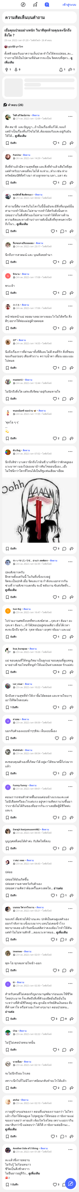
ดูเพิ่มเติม (20, 136)
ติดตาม (36, 115)
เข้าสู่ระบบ (69, 5)
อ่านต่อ (58, 888)
